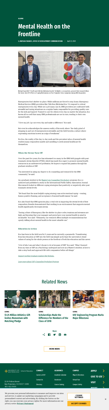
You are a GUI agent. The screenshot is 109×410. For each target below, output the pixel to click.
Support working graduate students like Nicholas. (36, 256)
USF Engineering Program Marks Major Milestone (88, 316)
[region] (54, 399)
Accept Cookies (79, 403)
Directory (39, 384)
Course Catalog (59, 384)
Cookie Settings (79, 396)
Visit (93, 382)
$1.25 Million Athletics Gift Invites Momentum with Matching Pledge (17, 318)
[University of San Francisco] (17, 371)
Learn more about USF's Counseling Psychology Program (38, 262)
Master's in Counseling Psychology (56, 180)
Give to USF (96, 376)
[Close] (105, 399)
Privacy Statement (25, 403)
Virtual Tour (76, 380)
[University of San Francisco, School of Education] (27, 372)
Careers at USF (40, 375)
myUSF (94, 388)
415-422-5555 (10, 386)
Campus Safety (77, 384)
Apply (94, 371)
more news (54, 349)
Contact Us (39, 380)
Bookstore (57, 380)
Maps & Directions (78, 375)
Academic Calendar (60, 375)
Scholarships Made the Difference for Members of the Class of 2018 (53, 318)
